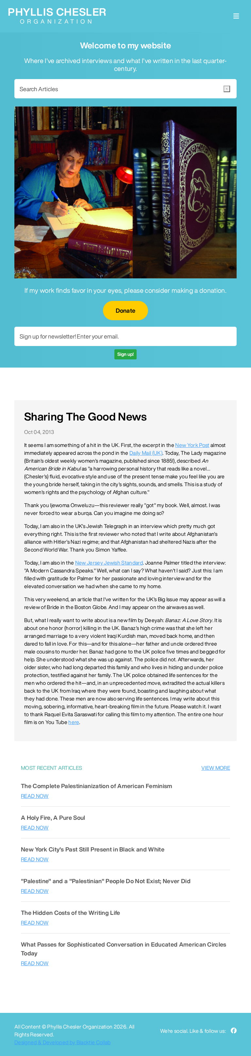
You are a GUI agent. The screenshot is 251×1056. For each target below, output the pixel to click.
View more (215, 767)
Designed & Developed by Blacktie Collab (62, 1042)
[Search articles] (227, 89)
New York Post (192, 445)
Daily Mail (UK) (145, 452)
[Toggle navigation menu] (236, 16)
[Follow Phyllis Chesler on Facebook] (234, 1030)
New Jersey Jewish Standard (109, 562)
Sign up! (125, 354)
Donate (126, 310)
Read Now (35, 796)
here (73, 722)
